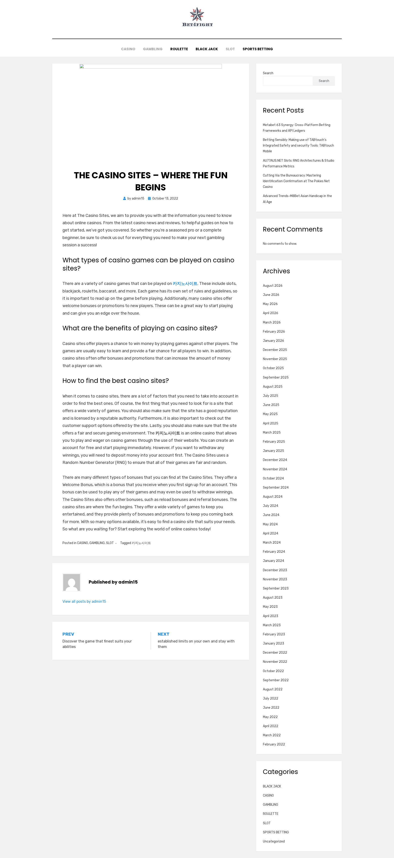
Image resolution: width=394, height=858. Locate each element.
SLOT (230, 49)
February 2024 (274, 552)
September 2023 (276, 588)
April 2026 (270, 313)
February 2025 (274, 442)
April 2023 (270, 616)
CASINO (128, 49)
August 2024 (273, 497)
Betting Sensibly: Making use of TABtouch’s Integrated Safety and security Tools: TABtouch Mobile (298, 145)
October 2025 (273, 368)
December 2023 (275, 570)
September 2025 (276, 377)
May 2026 (270, 304)
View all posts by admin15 (84, 601)
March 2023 (272, 625)
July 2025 (270, 396)
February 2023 (274, 634)
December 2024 (275, 460)
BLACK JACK (207, 49)
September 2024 (276, 488)
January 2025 (273, 451)
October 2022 (273, 671)
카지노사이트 (141, 543)
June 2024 (271, 515)
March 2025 (272, 432)
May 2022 (270, 717)
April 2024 (270, 533)
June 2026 (271, 295)
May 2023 (270, 607)
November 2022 (275, 662)
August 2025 (273, 387)
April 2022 (270, 726)
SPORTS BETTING (258, 49)
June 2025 (271, 405)
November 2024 (275, 469)
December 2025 (275, 350)
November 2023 (275, 579)
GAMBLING (153, 49)
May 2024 (270, 524)
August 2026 (273, 286)
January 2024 (273, 561)
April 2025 (270, 423)
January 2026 (273, 341)
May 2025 (270, 414)
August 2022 (273, 689)
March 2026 (272, 322)
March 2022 (272, 735)
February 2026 (274, 332)
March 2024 (272, 543)
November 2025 (275, 359)
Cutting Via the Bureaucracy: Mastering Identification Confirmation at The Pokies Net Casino (296, 181)
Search (268, 73)
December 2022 (275, 653)
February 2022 (274, 744)
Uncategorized (274, 841)
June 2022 (271, 708)
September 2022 (276, 680)
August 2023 (273, 598)
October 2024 (273, 478)
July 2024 (270, 506)
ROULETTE (179, 49)
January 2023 (273, 643)
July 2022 (270, 698)
